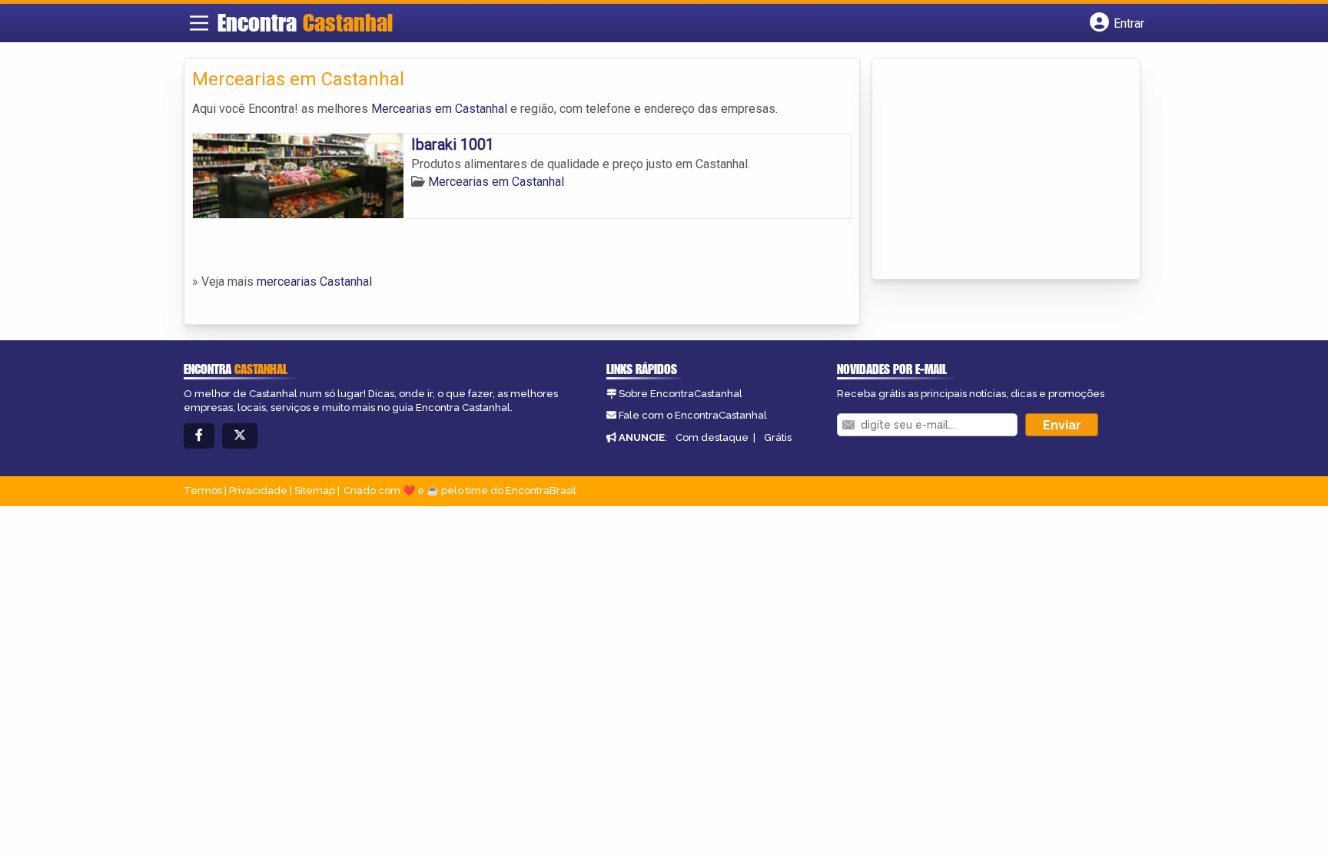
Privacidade (258, 490)
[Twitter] (239, 436)
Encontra (305, 22)
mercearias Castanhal (314, 281)
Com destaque (712, 437)
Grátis (778, 437)
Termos (203, 490)
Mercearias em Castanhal (439, 108)
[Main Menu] (199, 23)
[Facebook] (199, 436)
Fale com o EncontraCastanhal (693, 415)
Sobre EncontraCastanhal (680, 393)
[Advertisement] (995, 170)
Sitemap (314, 490)
